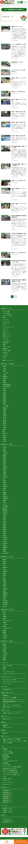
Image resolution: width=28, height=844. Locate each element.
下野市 (4, 646)
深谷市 (4, 421)
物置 (4, 344)
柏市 (4, 565)
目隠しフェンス (7, 335)
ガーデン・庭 (6, 346)
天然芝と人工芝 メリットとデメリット (12, 713)
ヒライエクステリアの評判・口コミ (12, 774)
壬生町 (4, 652)
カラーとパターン (7, 683)
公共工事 (5, 352)
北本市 (4, 392)
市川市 (4, 587)
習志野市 (5, 589)
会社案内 (5, 749)
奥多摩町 (5, 547)
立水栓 (4, 356)
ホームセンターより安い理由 (10, 772)
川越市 (4, 398)
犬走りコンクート (7, 727)
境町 (4, 612)
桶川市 (4, 390)
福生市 (4, 535)
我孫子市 (5, 567)
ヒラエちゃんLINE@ (8, 753)
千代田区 (5, 476)
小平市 (4, 504)
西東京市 (5, 508)
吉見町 (4, 410)
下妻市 (4, 638)
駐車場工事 (5, 342)
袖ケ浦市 (5, 600)
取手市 (4, 618)
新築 (4, 317)
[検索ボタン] (24, 2)
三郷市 (4, 415)
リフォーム (5, 319)
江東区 (4, 472)
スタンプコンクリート (8, 327)
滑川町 (4, 412)
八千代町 (5, 636)
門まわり (5, 331)
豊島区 (4, 459)
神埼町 (4, 581)
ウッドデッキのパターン (9, 671)
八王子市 (5, 539)
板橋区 (4, 455)
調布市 (4, 521)
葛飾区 (4, 492)
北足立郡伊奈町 (7, 386)
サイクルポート (7, 340)
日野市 (4, 541)
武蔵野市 (5, 510)
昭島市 (4, 500)
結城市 (4, 630)
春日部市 (5, 376)
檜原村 (4, 549)
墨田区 (4, 469)
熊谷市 (4, 423)
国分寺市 (5, 512)
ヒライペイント (7, 818)
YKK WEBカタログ (7, 820)
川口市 (4, 388)
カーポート (5, 338)
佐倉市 (4, 591)
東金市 (4, 596)
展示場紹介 (5, 763)
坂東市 (4, 626)
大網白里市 (5, 602)
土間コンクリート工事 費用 (10, 697)
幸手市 (4, 366)
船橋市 (4, 585)
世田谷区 (5, 467)
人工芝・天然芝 (7, 350)
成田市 (4, 579)
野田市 (4, 559)
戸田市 (4, 427)
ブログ (4, 776)
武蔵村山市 (5, 498)
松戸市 (4, 563)
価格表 (4, 667)
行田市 (4, 402)
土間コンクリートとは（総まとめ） (12, 705)
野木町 (4, 650)
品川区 (4, 488)
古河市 (4, 614)
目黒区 (4, 482)
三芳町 (4, 441)
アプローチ (5, 329)
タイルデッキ (6, 323)
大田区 (4, 484)
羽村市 (4, 533)
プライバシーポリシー (8, 782)
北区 (4, 490)
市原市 (4, 598)
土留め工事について (8, 689)
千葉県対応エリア (7, 798)
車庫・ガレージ (7, 337)
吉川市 (4, 417)
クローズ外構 (6, 313)
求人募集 (5, 759)
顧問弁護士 (5, 755)
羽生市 (4, 404)
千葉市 (4, 583)
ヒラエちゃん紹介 (7, 751)
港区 (4, 478)
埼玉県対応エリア (7, 790)
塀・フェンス (6, 333)
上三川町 (5, 654)
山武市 (4, 606)
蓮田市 (4, 380)
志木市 (4, 425)
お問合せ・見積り (7, 778)
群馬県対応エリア (7, 802)
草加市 (4, 396)
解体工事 (5, 733)
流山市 (4, 561)
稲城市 (4, 527)
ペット (4, 358)
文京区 (4, 465)
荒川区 (4, 449)
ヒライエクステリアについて (10, 761)
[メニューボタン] (26, 2)
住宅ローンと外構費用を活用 (10, 770)
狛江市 (4, 523)
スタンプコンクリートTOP (9, 679)
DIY (4, 669)
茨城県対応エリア (7, 796)
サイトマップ (6, 780)
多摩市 (4, 525)
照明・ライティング (8, 360)
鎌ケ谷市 (5, 571)
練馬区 (4, 451)
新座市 (4, 437)
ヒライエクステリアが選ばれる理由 (12, 766)
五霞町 (4, 616)
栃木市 (4, 644)
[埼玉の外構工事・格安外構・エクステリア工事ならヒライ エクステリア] (7, 2)
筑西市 (4, 632)
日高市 (4, 439)
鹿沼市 (4, 659)
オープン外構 (6, 311)
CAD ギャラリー (7, 784)
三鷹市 (4, 516)
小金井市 (5, 514)
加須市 (4, 370)
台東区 (4, 470)
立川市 (4, 502)
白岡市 (4, 378)
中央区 (4, 474)
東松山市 (5, 408)
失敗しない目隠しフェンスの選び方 (12, 739)
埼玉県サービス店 (7, 810)
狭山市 (4, 435)
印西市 (4, 575)
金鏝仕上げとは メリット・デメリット (13, 707)
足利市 (4, 656)
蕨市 (4, 431)
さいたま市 (5, 372)
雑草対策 (5, 348)
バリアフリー (6, 354)
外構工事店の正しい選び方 (9, 768)
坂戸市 (4, 429)
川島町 (4, 413)
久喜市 (4, 368)
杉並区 (4, 461)
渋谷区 (4, 480)
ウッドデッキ (6, 321)
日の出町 (5, 543)
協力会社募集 (6, 757)
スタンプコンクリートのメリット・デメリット (14, 681)
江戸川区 (5, 453)
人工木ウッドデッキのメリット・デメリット (14, 673)
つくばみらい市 (7, 628)
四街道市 (5, 593)
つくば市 (5, 624)
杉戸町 (4, 382)
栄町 (4, 577)
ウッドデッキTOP (7, 665)
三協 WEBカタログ (7, 822)
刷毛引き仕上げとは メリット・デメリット (13, 699)
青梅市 (4, 531)
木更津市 (5, 594)
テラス (4, 325)
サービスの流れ (7, 764)
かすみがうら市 (7, 620)
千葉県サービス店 (7, 812)
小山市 (4, 648)
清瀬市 (4, 494)
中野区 (4, 463)
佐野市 (4, 658)
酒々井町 (5, 604)
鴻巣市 (4, 400)
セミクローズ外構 (7, 315)
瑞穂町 (4, 545)
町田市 (4, 529)
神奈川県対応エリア (8, 794)
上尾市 (4, 374)
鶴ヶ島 (4, 419)
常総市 (4, 622)
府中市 (4, 519)
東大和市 (5, 496)
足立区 (4, 447)
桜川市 (4, 634)
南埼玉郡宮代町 (7, 384)
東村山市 (5, 537)
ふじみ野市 (5, 406)
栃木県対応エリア (7, 800)
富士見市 (5, 433)
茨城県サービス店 (7, 808)
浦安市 (4, 573)
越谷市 (4, 394)
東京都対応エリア (7, 792)
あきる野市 (5, 553)
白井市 (4, 569)
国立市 (4, 518)
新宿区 (4, 457)
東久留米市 (5, 506)
